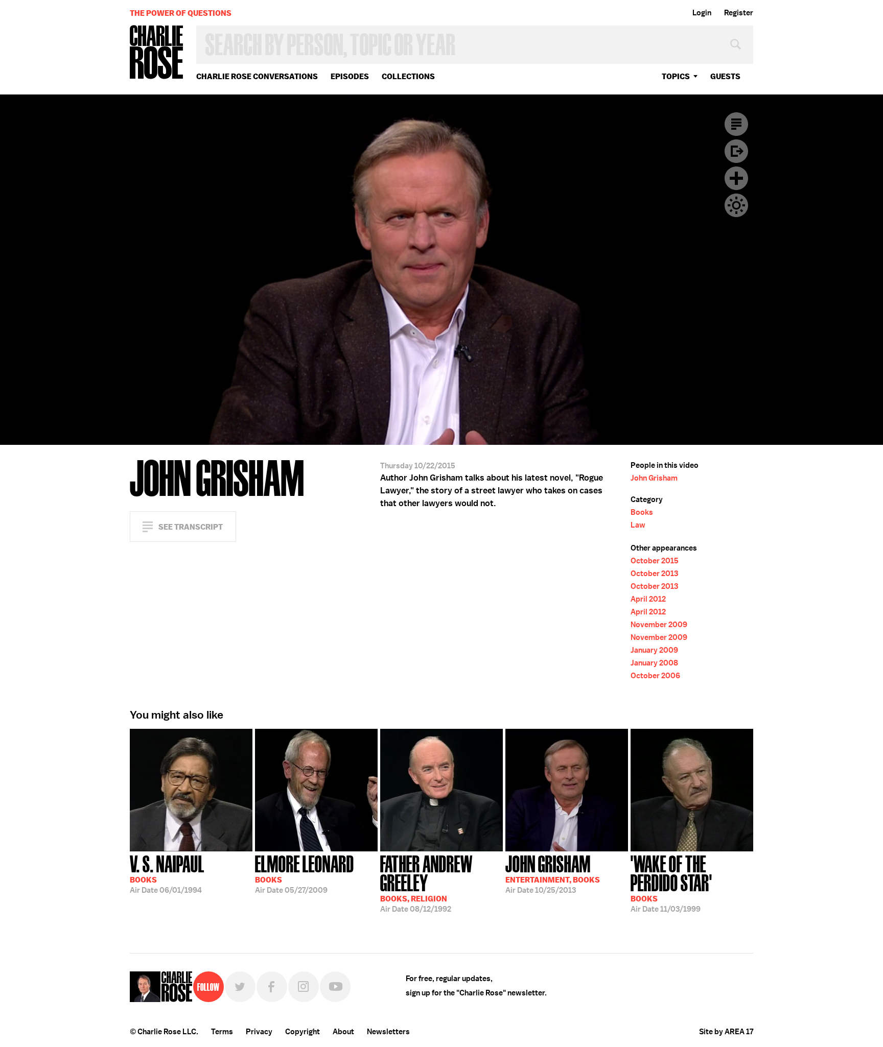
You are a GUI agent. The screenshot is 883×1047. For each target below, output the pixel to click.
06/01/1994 (167, 873)
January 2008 (654, 663)
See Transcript (190, 527)
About (343, 1032)
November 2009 (659, 625)
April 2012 (648, 599)
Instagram (303, 986)
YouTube (335, 986)
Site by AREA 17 (726, 1032)
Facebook (272, 986)
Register (738, 13)
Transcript (736, 124)
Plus (736, 178)
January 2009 (654, 650)
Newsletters (388, 1032)
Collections (408, 76)
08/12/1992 (426, 882)
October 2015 (655, 561)
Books (642, 512)
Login (701, 13)
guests (725, 76)
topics (676, 76)
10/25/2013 (552, 873)
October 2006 (655, 676)
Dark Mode (736, 205)
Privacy (259, 1032)
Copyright (302, 1032)
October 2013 (654, 573)
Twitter (240, 986)
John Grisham (654, 478)
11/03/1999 (671, 882)
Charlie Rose (157, 53)
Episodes (350, 76)
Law (638, 525)
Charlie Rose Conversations (257, 76)
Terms (222, 1032)
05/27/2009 (304, 873)
